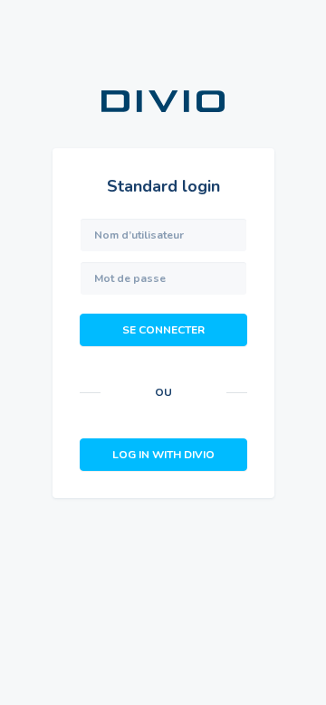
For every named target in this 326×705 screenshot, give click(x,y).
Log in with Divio (163, 454)
